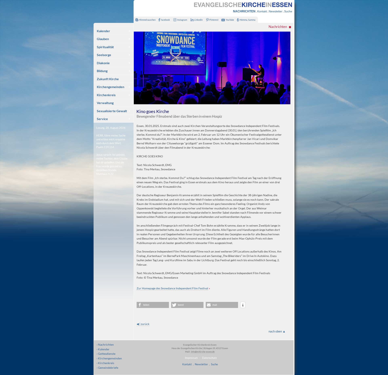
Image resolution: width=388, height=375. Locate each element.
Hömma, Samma (247, 19)
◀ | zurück (143, 324)
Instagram (182, 19)
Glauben (103, 39)
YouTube (230, 19)
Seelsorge (104, 55)
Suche (288, 11)
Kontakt (262, 11)
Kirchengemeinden (110, 87)
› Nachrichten (105, 344)
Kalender (103, 31)
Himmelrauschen (147, 19)
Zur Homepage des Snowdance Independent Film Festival (172, 288)
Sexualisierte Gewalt (112, 111)
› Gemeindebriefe (107, 367)
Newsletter (275, 11)
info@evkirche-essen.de (203, 351)
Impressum (191, 357)
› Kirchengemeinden (109, 358)
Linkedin (198, 19)
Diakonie (103, 63)
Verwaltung (105, 103)
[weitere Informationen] (242, 305)
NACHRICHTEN (244, 11)
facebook (165, 19)
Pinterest (213, 19)
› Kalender (103, 349)
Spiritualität (105, 47)
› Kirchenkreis (105, 363)
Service (102, 119)
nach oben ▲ (277, 331)
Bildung (102, 71)
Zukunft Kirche (108, 79)
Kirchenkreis (106, 95)
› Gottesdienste (106, 353)
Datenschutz (209, 357)
